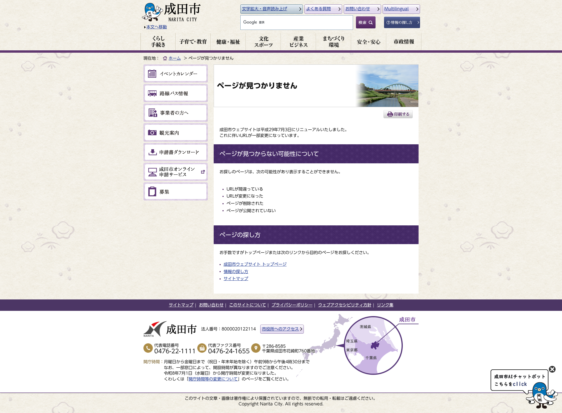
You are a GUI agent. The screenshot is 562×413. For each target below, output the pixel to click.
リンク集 (385, 305)
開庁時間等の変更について (213, 379)
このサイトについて (247, 305)
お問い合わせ (357, 9)
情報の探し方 (236, 272)
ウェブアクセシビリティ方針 (344, 305)
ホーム (175, 58)
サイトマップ (236, 279)
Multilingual (396, 9)
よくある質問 (318, 9)
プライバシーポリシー (292, 305)
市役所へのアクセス (280, 329)
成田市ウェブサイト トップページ (255, 264)
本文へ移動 (156, 27)
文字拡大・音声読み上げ (264, 9)
